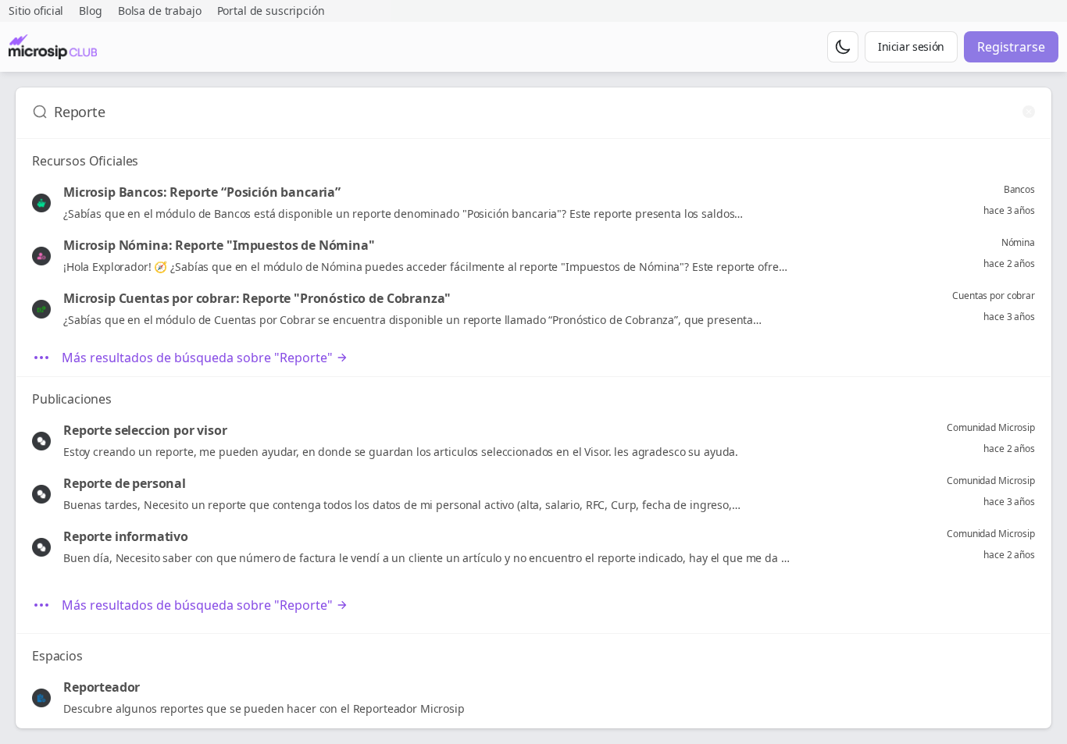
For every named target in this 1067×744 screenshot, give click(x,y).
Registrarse (1011, 46)
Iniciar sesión (911, 46)
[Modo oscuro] (842, 46)
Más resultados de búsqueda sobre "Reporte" (197, 357)
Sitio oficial (36, 10)
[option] (533, 203)
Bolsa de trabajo (160, 10)
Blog (90, 10)
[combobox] (535, 112)
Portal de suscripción (271, 10)
